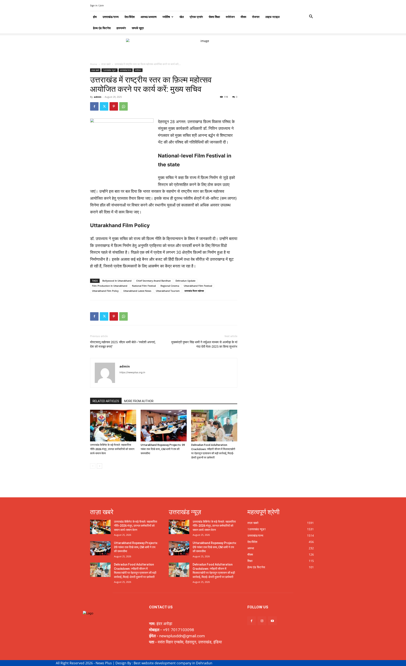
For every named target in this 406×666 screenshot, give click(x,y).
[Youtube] (272, 621)
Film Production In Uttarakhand (109, 285)
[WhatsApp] (123, 106)
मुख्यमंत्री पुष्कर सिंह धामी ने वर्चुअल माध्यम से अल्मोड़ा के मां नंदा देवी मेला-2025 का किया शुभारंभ (204, 344)
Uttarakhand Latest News (137, 290)
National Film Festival (144, 285)
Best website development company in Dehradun (173, 663)
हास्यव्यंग (121, 28)
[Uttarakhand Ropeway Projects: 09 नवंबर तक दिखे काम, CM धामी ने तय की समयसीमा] (164, 425)
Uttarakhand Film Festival (198, 285)
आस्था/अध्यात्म (148, 17)
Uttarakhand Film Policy (105, 290)
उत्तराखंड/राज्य (125, 70)
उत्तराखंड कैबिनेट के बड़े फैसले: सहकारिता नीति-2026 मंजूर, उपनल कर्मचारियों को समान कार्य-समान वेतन (112, 449)
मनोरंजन (230, 17)
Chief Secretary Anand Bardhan (153, 280)
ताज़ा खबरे (106, 64)
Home (93, 64)
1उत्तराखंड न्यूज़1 (109, 70)
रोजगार (255, 17)
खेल (182, 17)
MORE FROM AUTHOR (139, 401)
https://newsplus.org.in (132, 372)
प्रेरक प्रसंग (196, 17)
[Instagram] (262, 621)
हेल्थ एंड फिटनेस (102, 28)
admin (97, 96)
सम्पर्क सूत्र (138, 28)
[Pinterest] (114, 106)
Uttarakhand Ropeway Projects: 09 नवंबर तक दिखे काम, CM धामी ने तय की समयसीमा (163, 449)
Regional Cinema (169, 285)
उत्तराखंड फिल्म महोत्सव (194, 290)
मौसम (243, 17)
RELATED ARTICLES (106, 401)
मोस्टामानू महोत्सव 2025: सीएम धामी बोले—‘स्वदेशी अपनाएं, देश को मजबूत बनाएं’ (123, 344)
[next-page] (99, 466)
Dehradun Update (185, 280)
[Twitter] (104, 106)
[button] (311, 17)
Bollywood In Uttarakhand (117, 280)
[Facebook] (94, 106)
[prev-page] (92, 466)
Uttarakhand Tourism (168, 290)
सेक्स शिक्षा (214, 17)
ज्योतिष (166, 17)
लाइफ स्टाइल (272, 17)
